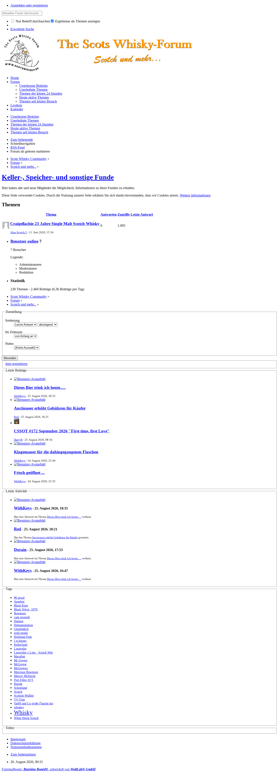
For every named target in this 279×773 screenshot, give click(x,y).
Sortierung (12, 320)
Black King (21, 605)
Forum (15, 82)
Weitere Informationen (195, 195)
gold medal (21, 633)
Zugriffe (123, 214)
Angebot (19, 601)
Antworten (108, 214)
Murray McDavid (24, 676)
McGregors (21, 668)
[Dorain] (29, 541)
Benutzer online (24, 241)
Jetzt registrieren (16, 364)
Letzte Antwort (142, 214)
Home (14, 78)
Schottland (20, 687)
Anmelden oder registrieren (29, 5)
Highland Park (23, 637)
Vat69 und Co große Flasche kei (33, 703)
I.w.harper (20, 640)
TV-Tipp (19, 699)
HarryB (18, 439)
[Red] (29, 520)
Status (9, 343)
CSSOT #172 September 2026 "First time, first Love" (62, 431)
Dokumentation (23, 625)
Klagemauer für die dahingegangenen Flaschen (56, 452)
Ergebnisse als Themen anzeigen (77, 21)
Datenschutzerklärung (25, 743)
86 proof (19, 597)
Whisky (23, 712)
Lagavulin (20, 648)
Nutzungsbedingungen (26, 747)
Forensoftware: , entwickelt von (48, 769)
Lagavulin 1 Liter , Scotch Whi (33, 652)
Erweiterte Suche (22, 29)
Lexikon (16, 105)
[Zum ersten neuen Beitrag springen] (29, 379)
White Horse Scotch (26, 718)
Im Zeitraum (13, 332)
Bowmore (20, 613)
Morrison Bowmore (26, 672)
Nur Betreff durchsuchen (32, 21)
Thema (51, 214)
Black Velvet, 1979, (26, 609)
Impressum (18, 739)
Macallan (19, 656)
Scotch (18, 691)
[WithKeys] (29, 500)
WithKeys (20, 396)
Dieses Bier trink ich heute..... (40, 387)
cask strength (22, 617)
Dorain (20, 549)
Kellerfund (20, 644)
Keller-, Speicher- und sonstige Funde (58, 177)
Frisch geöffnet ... (29, 472)
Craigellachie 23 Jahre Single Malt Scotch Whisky (55, 223)
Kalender (16, 109)
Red (16, 416)
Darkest (18, 621)
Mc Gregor (20, 660)
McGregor (20, 664)
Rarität (18, 684)
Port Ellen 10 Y (23, 680)
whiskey (19, 707)
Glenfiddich (21, 629)
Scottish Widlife (24, 695)
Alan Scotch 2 (18, 232)
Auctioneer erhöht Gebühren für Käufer (50, 408)
